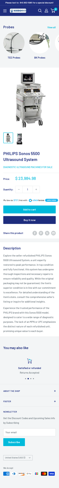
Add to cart (29, 209)
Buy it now (30, 219)
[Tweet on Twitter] (47, 233)
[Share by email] (53, 233)
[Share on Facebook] (34, 233)
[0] (53, 11)
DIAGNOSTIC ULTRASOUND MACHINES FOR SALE (27, 167)
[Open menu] (5, 11)
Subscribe (14, 442)
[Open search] (40, 10)
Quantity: (8, 189)
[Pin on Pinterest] (41, 233)
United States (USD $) (15, 457)
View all (51, 27)
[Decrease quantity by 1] (18, 189)
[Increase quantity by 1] (36, 189)
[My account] (46, 10)
